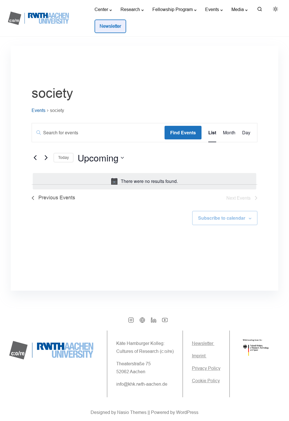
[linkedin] (153, 321)
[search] (260, 10)
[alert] (144, 181)
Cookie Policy (206, 380)
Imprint (199, 355)
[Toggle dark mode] (274, 10)
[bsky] (142, 321)
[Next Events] (46, 157)
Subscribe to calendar (221, 218)
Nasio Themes (132, 412)
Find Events (183, 132)
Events (38, 110)
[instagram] (131, 321)
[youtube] (165, 321)
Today (63, 157)
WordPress (187, 412)
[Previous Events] (35, 157)
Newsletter (203, 343)
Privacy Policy (206, 368)
